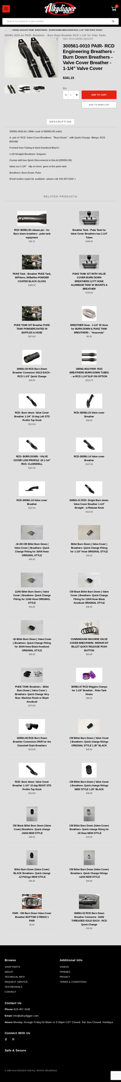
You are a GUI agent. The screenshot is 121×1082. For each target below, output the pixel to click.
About (9, 972)
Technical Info (15, 977)
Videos (64, 967)
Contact (10, 992)
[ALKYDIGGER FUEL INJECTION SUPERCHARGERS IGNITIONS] (60, 8)
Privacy (65, 977)
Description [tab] (60, 121)
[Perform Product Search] (113, 21)
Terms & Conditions (73, 982)
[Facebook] (7, 1040)
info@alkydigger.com (26, 1015)
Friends (65, 972)
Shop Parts (12, 967)
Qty (65, 88)
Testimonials (13, 987)
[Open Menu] (6, 8)
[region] (31, 89)
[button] (10, 89)
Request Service (16, 982)
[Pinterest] (14, 1040)
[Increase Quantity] (76, 95)
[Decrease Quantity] (65, 95)
